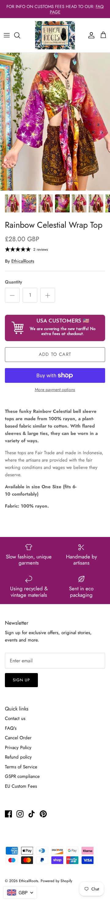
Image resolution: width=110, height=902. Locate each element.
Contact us (15, 718)
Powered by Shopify (56, 881)
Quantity (13, 282)
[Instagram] (20, 813)
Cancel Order (18, 737)
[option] (55, 122)
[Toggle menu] (6, 35)
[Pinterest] (43, 813)
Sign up (21, 680)
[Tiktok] (31, 813)
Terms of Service (21, 766)
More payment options (55, 389)
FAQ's (10, 728)
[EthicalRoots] (55, 35)
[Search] (20, 35)
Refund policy (18, 757)
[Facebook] (8, 813)
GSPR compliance (22, 776)
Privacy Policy (18, 747)
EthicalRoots (22, 261)
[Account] (90, 35)
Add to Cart (55, 354)
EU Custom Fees (21, 786)
